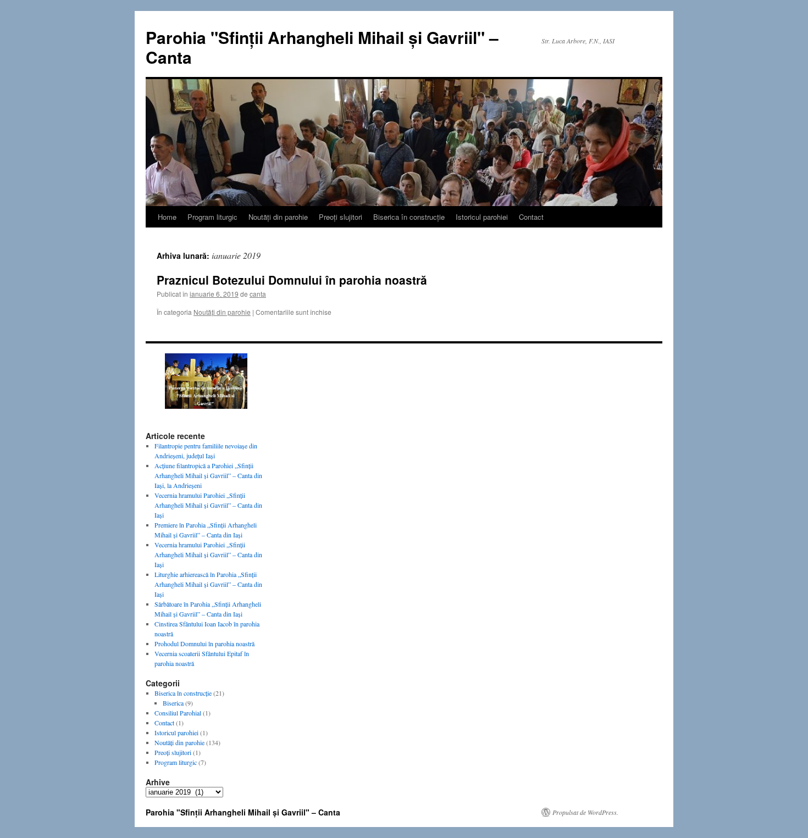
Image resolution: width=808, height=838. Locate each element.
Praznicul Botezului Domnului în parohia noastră (292, 279)
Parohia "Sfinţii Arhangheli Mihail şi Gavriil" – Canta (322, 47)
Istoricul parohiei (482, 217)
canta (258, 293)
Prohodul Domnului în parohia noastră (204, 643)
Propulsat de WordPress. (585, 812)
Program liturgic (212, 217)
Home (167, 217)
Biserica (173, 702)
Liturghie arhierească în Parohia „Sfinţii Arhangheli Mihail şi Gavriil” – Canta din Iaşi (208, 584)
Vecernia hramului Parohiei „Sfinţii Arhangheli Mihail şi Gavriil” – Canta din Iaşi (208, 505)
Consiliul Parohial (177, 712)
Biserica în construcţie (409, 217)
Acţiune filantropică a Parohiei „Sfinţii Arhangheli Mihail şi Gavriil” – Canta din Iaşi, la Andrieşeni (208, 475)
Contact (531, 217)
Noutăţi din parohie (278, 217)
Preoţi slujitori (340, 217)
